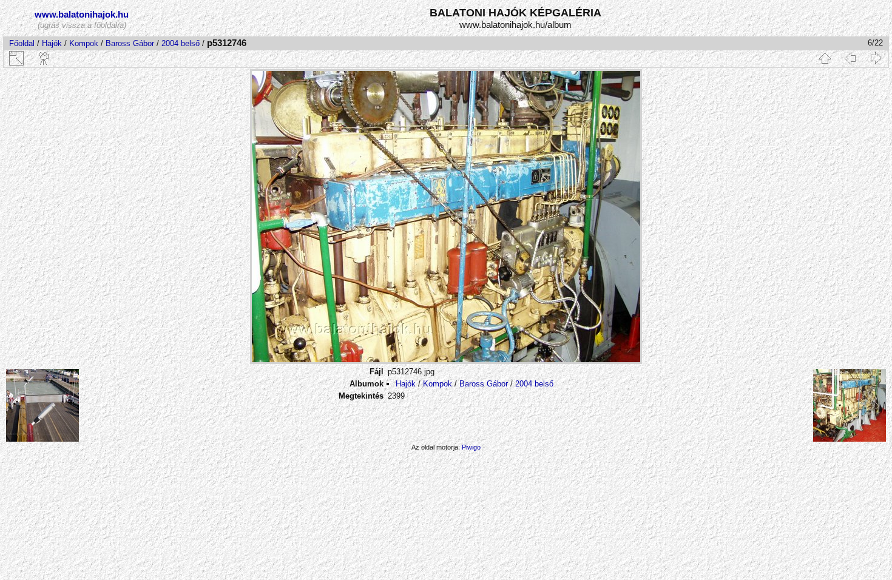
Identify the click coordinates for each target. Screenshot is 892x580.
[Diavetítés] (44, 58)
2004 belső (180, 43)
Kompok (83, 43)
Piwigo (471, 447)
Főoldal (22, 43)
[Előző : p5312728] (850, 58)
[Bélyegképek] (824, 58)
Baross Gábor (130, 43)
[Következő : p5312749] (875, 58)
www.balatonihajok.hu (82, 14)
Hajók (53, 43)
